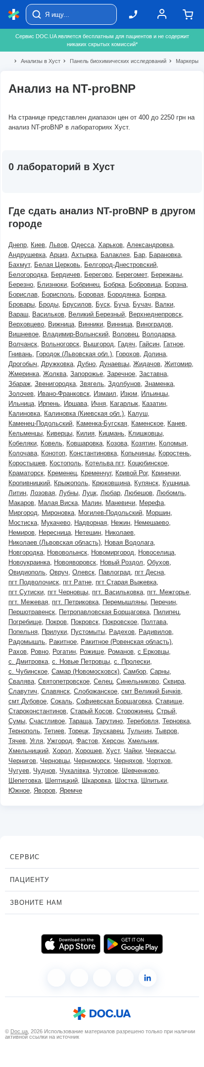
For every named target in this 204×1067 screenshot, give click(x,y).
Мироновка (58, 512)
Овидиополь (27, 572)
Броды (48, 304)
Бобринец (85, 284)
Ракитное (63, 641)
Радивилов (155, 631)
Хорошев (88, 750)
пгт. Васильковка (117, 592)
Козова (116, 443)
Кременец (62, 473)
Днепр (17, 245)
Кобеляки (22, 443)
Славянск (55, 691)
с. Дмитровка (28, 661)
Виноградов (153, 324)
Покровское (119, 622)
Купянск (146, 483)
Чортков (159, 760)
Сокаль (61, 701)
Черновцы (55, 760)
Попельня (23, 631)
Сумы (16, 721)
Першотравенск (31, 612)
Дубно (86, 364)
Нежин (120, 522)
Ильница (21, 403)
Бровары (21, 304)
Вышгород (98, 344)
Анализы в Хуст (36, 61)
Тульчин (139, 731)
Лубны (68, 493)
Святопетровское (64, 681)
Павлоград (115, 572)
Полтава (153, 622)
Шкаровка (96, 780)
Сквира (173, 681)
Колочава (22, 453)
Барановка (165, 254)
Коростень (174, 453)
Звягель (92, 383)
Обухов (158, 562)
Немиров (21, 532)
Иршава (75, 403)
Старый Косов (91, 711)
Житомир (178, 364)
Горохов (128, 354)
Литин (17, 493)
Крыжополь (71, 483)
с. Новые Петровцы (81, 661)
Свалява (21, 681)
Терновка (176, 721)
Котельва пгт (104, 463)
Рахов (17, 651)
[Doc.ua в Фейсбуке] (56, 978)
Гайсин (149, 344)
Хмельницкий (28, 750)
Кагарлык (124, 403)
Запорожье (86, 373)
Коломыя (172, 443)
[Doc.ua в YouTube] (125, 978)
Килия (85, 433)
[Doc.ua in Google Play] (133, 944)
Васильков (48, 314)
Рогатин (64, 651)
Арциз (58, 254)
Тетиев (54, 731)
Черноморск (92, 760)
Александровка (150, 245)
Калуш (138, 413)
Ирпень (49, 403)
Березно (20, 284)
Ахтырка (84, 254)
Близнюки (52, 284)
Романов (121, 651)
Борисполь (58, 294)
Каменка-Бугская (101, 423)
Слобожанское (95, 691)
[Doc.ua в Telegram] (102, 978)
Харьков (110, 245)
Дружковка (57, 364)
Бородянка (123, 294)
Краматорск (26, 473)
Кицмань (111, 433)
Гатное (173, 344)
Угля (36, 741)
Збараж (19, 383)
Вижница (61, 324)
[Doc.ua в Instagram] (79, 978)
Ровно (40, 651)
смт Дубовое (27, 701)
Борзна (175, 284)
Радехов (122, 631)
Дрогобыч (22, 364)
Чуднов (44, 770)
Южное (19, 790)
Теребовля (142, 721)
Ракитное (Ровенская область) (126, 641)
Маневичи (120, 502)
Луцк (89, 493)
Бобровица (145, 284)
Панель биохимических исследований (113, 61)
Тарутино (109, 721)
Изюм (128, 393)
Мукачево (55, 522)
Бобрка (114, 284)
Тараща (80, 721)
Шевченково (140, 770)
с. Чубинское (28, 671)
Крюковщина (111, 483)
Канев (176, 423)
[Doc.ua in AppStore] (71, 944)
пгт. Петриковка (75, 602)
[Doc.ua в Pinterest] (147, 978)
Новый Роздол (121, 562)
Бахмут (19, 264)
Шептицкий (61, 780)
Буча (121, 304)
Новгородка (25, 552)
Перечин (163, 602)
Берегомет (131, 274)
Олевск (83, 572)
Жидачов (146, 364)
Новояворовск (75, 562)
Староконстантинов (37, 711)
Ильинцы (154, 393)
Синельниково (137, 681)
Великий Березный (96, 314)
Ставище (168, 701)
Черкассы (160, 750)
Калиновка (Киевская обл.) (84, 413)
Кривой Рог (131, 473)
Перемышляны (124, 602)
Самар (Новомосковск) (85, 671)
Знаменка (159, 383)
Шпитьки (154, 780)
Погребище (25, 622)
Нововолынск (67, 552)
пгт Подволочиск (33, 582)
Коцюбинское (147, 463)
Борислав (23, 294)
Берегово (98, 274)
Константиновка (93, 453)
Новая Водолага (128, 542)
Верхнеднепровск (155, 314)
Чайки (133, 750)
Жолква (54, 373)
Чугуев (18, 770)
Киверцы (59, 433)
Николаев (119, 532)
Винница (119, 324)
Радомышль (26, 641)
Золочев (21, 393)
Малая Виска (58, 502)
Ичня (98, 403)
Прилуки (54, 631)
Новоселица (156, 552)
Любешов (138, 493)
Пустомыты (88, 631)
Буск (103, 304)
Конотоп (53, 453)
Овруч (59, 572)
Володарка (158, 334)
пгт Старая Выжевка (126, 582)
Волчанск (22, 344)
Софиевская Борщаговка (114, 701)
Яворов (44, 790)
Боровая (90, 294)
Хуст (113, 750)
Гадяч (126, 344)
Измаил (105, 393)
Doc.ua (19, 1031)
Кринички (165, 473)
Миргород (23, 512)
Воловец (125, 334)
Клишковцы (145, 433)
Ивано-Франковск (64, 393)
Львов (58, 245)
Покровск (85, 622)
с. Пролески (132, 661)
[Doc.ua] (14, 14)
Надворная (90, 522)
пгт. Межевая (28, 602)
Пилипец (166, 612)
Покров (56, 622)
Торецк (78, 731)
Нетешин (88, 532)
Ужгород (59, 741)
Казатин (154, 403)
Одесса (82, 245)
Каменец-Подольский (40, 423)
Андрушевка (27, 254)
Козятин (143, 443)
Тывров (166, 731)
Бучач (142, 304)
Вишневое (23, 334)
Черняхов (128, 760)
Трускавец (108, 731)
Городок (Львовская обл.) (74, 354)
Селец (103, 681)
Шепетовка (24, 780)
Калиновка (24, 413)
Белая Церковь (57, 264)
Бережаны (166, 274)
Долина (155, 354)
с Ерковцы (153, 651)
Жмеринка (23, 373)
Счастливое (47, 721)
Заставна (153, 373)
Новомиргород (112, 552)
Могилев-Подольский (110, 512)
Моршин (158, 512)
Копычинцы (137, 453)
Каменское (147, 423)
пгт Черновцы (68, 592)
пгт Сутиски (26, 592)
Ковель (51, 443)
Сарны (159, 671)
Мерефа (151, 502)
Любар (110, 493)
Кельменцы (25, 433)
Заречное (121, 373)
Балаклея (115, 254)
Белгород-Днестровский (120, 264)
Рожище (92, 651)
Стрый (165, 711)
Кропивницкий (29, 483)
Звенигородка (55, 383)
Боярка (154, 294)
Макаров (21, 502)
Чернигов (22, 760)
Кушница (175, 483)
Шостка (126, 780)
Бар (139, 254)
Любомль (170, 493)
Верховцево (26, 324)
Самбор (134, 671)
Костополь (65, 463)
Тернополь (24, 731)
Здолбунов (124, 383)
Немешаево (151, 522)
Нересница (55, 532)
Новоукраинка (29, 562)
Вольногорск (60, 344)
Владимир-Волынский (75, 334)
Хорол (61, 750)
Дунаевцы (114, 364)
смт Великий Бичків (151, 691)
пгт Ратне (77, 582)
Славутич (22, 691)
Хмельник (142, 741)
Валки (164, 304)
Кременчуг (96, 473)
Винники (90, 324)
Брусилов (77, 304)
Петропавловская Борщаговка (104, 612)
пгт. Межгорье (168, 592)
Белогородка (27, 274)
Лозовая (42, 493)
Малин (92, 502)
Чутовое (105, 770)
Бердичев (65, 274)
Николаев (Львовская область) (54, 542)
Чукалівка (74, 770)
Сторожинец (134, 711)
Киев (38, 245)
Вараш (18, 314)
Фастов (87, 741)
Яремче (70, 790)
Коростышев (27, 463)
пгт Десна (149, 572)
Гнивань (20, 354)
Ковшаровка (84, 443)
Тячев (17, 741)
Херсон (113, 741)
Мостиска (22, 522)
